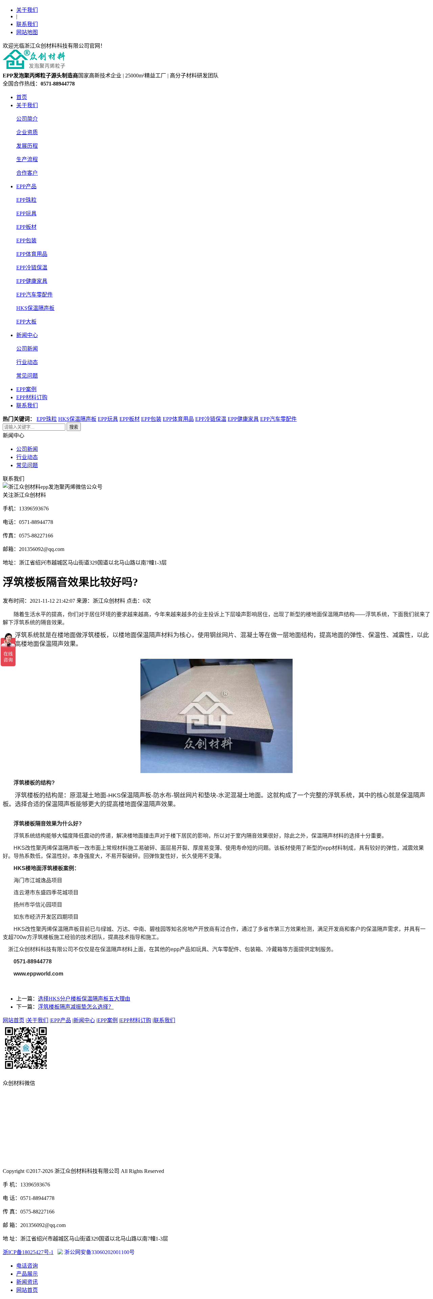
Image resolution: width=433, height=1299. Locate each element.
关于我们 (27, 10)
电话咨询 (27, 1266)
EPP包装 (26, 240)
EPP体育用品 (31, 254)
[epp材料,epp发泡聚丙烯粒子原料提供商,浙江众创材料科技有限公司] (34, 68)
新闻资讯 (27, 1282)
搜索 (73, 427)
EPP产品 (26, 186)
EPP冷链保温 (31, 267)
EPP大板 (26, 321)
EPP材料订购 (31, 397)
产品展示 (27, 1274)
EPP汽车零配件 (34, 294)
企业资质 (27, 132)
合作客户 (27, 173)
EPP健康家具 (31, 281)
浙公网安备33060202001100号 (99, 1252)
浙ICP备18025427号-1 (28, 1252)
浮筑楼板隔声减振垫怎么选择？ (76, 1007)
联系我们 (27, 24)
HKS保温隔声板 (35, 308)
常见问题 (27, 376)
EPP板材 (26, 227)
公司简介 (27, 119)
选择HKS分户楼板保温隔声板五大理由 (84, 999)
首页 (21, 97)
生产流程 (27, 159)
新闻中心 (27, 335)
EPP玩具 (26, 213)
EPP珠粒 (26, 200)
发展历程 (27, 146)
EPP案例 (26, 389)
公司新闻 (27, 349)
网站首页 (13, 1020)
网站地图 (27, 32)
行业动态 (27, 362)
